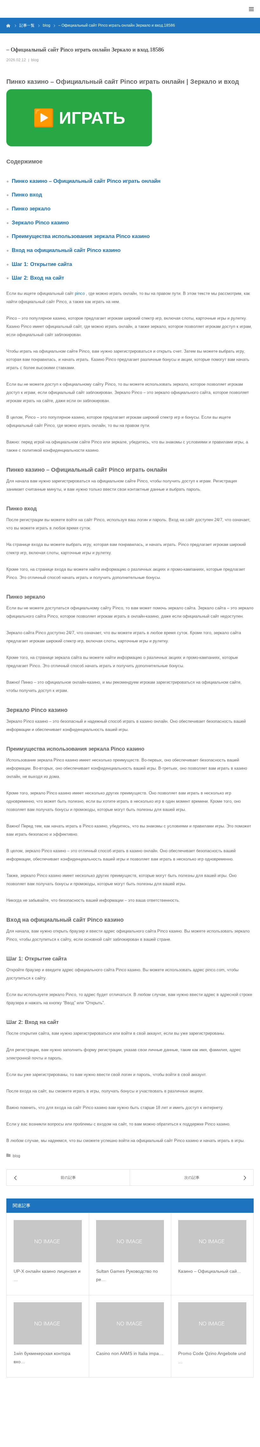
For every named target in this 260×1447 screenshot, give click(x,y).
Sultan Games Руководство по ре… (127, 1275)
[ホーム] (8, 25)
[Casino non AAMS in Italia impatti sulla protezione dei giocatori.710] (130, 1323)
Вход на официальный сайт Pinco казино (66, 250)
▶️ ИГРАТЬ (79, 117)
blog (35, 60)
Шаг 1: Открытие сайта (42, 264)
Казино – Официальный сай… (209, 1271)
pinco (80, 293)
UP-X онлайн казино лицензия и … (47, 1275)
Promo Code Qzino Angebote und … (212, 1357)
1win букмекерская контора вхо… (42, 1357)
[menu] (251, 9)
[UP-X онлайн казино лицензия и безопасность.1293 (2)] (48, 1241)
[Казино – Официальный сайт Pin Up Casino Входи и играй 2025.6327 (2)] (212, 1241)
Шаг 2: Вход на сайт (38, 278)
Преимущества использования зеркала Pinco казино (81, 236)
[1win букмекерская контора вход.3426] (48, 1323)
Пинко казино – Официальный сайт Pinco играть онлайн (86, 181)
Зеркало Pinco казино (40, 223)
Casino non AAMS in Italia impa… (129, 1353)
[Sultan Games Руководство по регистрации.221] (130, 1241)
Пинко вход (27, 195)
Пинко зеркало (31, 209)
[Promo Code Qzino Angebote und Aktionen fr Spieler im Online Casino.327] (212, 1323)
